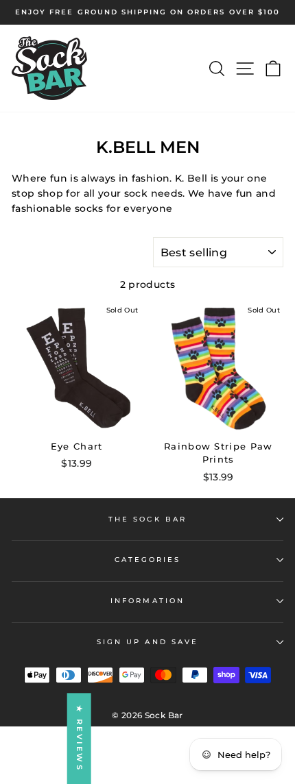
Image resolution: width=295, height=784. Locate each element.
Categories (148, 559)
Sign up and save (147, 641)
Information (147, 600)
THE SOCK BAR (147, 519)
